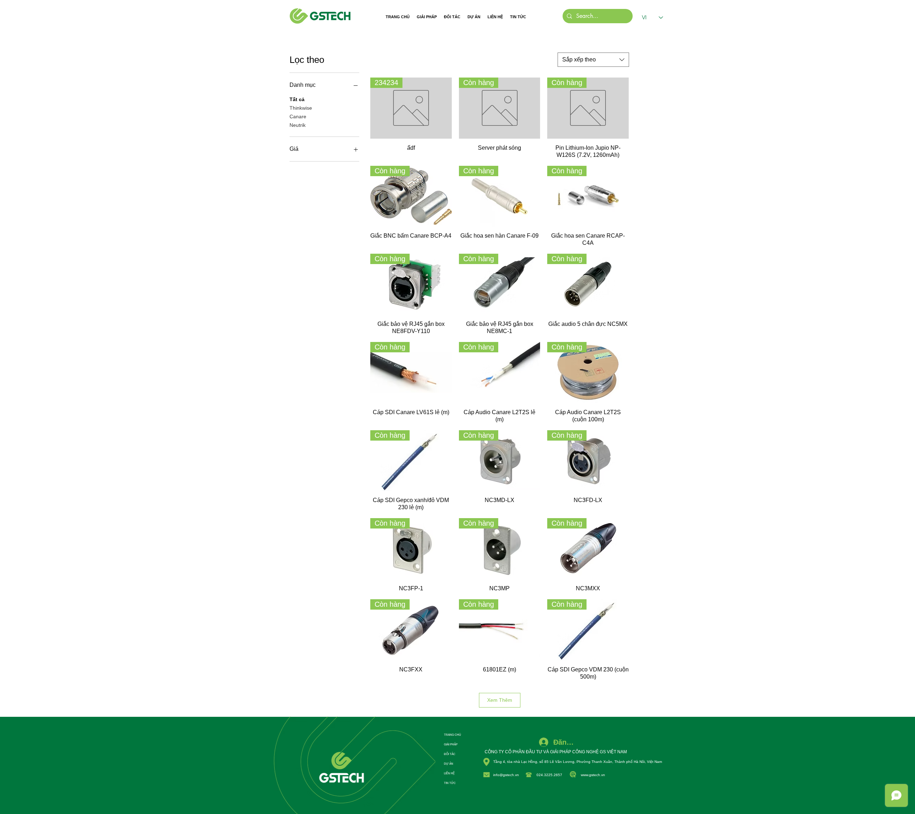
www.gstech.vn (593, 775)
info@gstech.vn (506, 775)
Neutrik (298, 125)
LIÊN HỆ (449, 773)
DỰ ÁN (448, 763)
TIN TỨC (450, 783)
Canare (298, 116)
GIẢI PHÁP (451, 744)
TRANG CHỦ (452, 734)
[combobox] (593, 60)
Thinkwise (301, 108)
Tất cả (297, 99)
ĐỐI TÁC (449, 754)
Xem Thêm (499, 700)
